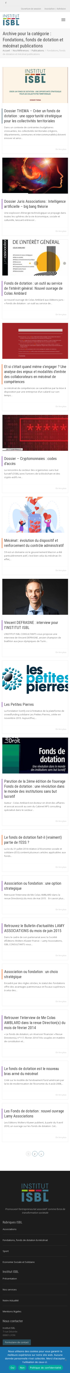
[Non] (65, 1360)
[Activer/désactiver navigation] (63, 20)
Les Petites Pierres (19, 704)
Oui (13, 1367)
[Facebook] (6, 3)
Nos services (10, 1289)
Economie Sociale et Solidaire (19, 1262)
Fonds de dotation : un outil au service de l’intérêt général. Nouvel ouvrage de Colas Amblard (33, 288)
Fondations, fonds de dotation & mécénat (25, 1240)
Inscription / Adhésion (55, 9)
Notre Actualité (11, 1300)
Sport (6, 1251)
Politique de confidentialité (45, 1367)
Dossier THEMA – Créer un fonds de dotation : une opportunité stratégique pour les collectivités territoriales (33, 116)
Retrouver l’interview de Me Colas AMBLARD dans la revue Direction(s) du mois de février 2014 (34, 1022)
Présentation (10, 1278)
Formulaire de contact (17, 1342)
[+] (35, 85)
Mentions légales (12, 1311)
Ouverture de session (31, 9)
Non (22, 1367)
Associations (10, 1229)
